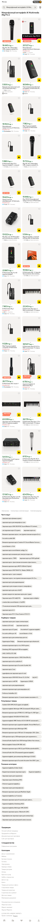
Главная (4, 920)
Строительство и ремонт (9, 892)
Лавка (13, 920)
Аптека (4, 872)
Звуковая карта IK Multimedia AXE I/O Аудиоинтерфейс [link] (11, 422)
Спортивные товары (8, 887)
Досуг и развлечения (8, 854)
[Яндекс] (15, 916)
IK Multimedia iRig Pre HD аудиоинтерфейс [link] (9, 273)
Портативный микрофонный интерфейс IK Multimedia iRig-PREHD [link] (32, 87)
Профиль (38, 920)
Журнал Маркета (7, 910)
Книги (3, 882)
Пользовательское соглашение (11, 902)
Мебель (4, 856)
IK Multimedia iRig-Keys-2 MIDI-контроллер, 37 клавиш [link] (31, 309)
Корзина (30, 920)
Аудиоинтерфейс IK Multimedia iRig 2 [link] (29, 384)
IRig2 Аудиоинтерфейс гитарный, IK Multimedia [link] (30, 126)
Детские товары (7, 895)
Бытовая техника (7, 859)
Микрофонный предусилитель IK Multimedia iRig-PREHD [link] (31, 48)
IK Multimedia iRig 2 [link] (8, 308)
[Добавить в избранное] (19, 19)
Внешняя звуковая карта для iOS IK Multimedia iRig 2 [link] (11, 87)
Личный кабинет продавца (10, 831)
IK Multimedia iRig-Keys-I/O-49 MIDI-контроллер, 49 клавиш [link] (31, 497)
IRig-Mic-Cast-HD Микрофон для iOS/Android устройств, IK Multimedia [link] (10, 237)
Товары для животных (8, 890)
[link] (12, 518)
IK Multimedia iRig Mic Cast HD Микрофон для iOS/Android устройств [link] (11, 497)
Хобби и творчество (8, 877)
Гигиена (4, 861)
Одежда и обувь (7, 867)
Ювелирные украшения (9, 898)
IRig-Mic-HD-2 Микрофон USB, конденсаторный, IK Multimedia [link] (9, 48)
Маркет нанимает (7, 907)
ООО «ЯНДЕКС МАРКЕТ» (14, 913)
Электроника (6, 864)
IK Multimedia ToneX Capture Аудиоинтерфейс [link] (10, 459)
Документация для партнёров (11, 836)
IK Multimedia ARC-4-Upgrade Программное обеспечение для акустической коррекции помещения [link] (31, 273)
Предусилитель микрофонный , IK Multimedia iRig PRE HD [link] (11, 200)
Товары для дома (7, 869)
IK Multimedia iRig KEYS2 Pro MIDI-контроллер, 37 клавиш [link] (31, 347)
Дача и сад (5, 880)
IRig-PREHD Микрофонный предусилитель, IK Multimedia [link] (31, 199)
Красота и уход (6, 874)
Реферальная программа (9, 846)
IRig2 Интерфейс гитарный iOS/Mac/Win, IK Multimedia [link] (31, 237)
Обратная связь (6, 904)
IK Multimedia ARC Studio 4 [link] (10, 383)
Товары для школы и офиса (10, 885)
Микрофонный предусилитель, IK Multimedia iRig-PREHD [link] (11, 127)
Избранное (21, 920)
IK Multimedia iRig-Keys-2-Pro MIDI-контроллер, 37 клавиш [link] (31, 422)
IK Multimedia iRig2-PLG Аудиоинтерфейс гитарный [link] (10, 164)
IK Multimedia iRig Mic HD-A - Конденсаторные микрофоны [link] (31, 459)
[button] (40, 7)
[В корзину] (19, 41)
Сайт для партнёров (8, 838)
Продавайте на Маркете (9, 833)
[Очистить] (35, 7)
